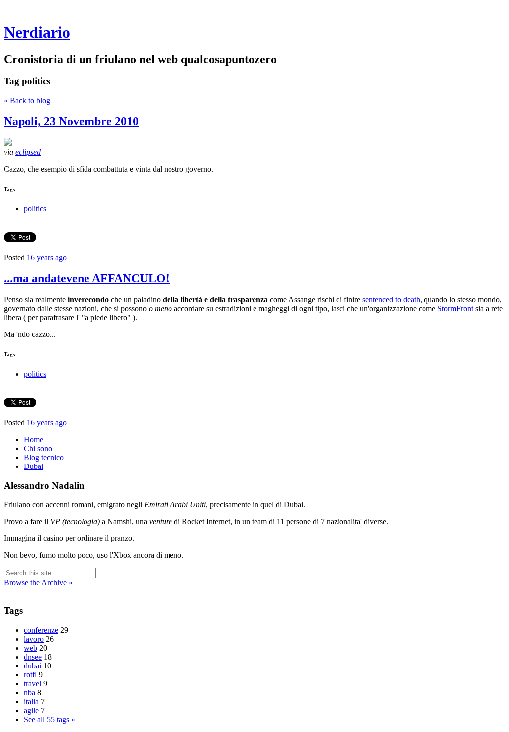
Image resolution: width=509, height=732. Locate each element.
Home (33, 439)
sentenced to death (391, 299)
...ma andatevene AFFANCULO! (87, 278)
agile (31, 710)
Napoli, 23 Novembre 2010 (71, 121)
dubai (32, 666)
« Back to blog (27, 100)
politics (35, 208)
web (30, 648)
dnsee (33, 657)
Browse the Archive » (38, 582)
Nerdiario (37, 32)
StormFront (455, 308)
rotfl (30, 674)
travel (32, 683)
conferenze (41, 630)
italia (31, 701)
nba (29, 692)
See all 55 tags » (49, 719)
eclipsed (28, 152)
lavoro (34, 639)
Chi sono (38, 448)
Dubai (33, 466)
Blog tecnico (44, 457)
